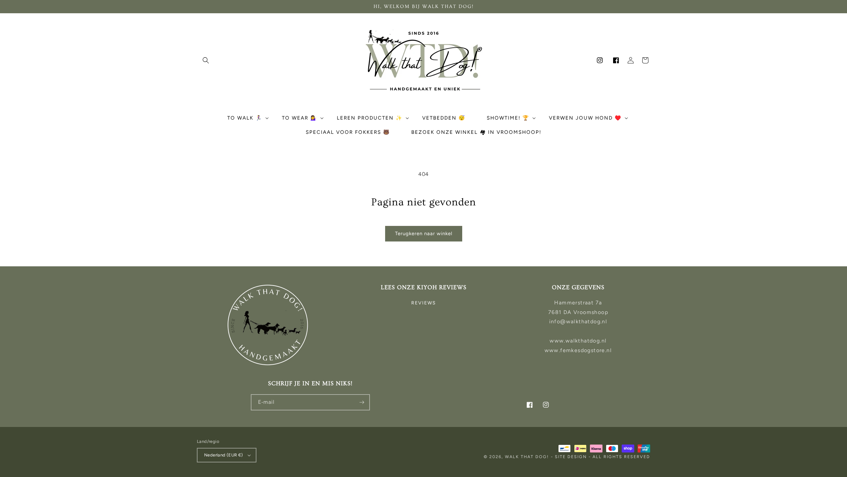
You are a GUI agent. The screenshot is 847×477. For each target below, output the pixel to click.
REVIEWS (423, 303)
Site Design (571, 456)
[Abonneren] (362, 402)
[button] (206, 60)
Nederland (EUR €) (223, 454)
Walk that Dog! (527, 456)
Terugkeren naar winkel (423, 234)
